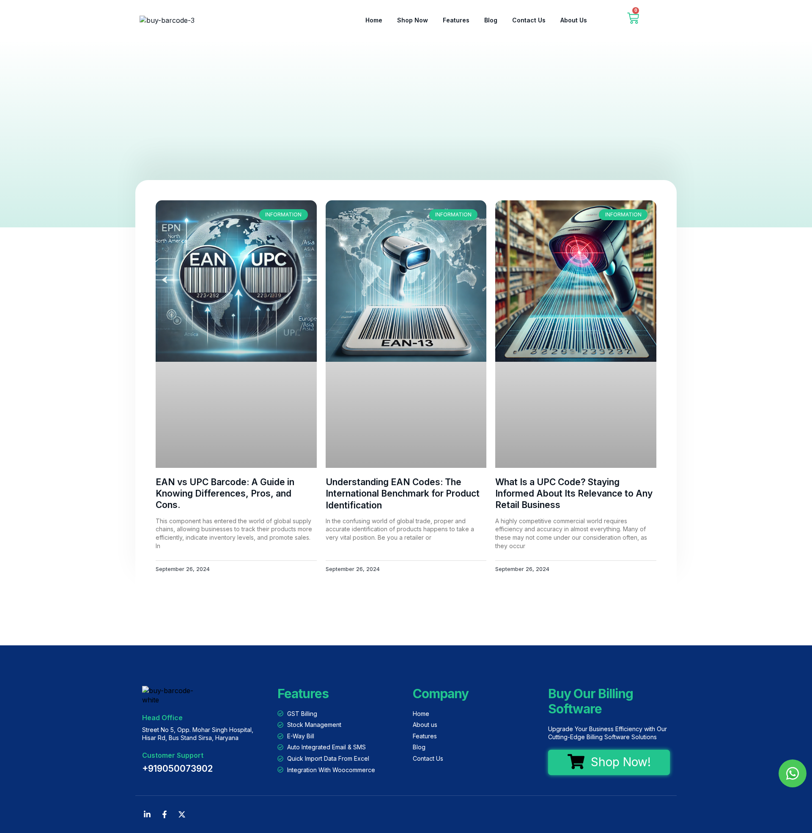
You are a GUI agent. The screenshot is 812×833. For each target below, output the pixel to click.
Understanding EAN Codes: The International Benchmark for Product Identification (403, 494)
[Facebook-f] (164, 814)
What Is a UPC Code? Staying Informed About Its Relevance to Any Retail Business (574, 494)
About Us (573, 20)
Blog (490, 20)
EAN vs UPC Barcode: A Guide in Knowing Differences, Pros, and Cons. (225, 494)
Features (456, 20)
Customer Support (172, 755)
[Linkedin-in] (147, 814)
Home (373, 20)
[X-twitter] (181, 814)
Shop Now (412, 20)
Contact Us (529, 20)
